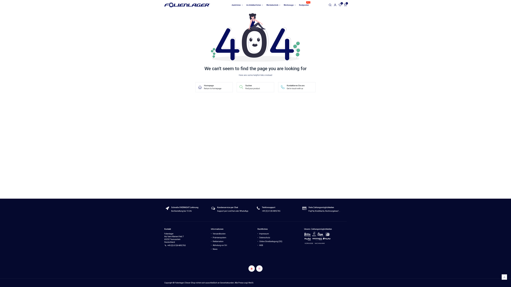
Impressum (264, 234)
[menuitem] (237, 5)
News (215, 249)
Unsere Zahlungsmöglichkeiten (318, 229)
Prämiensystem (219, 238)
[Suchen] (330, 5)
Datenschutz (264, 238)
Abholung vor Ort (220, 245)
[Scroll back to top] (504, 277)
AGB (261, 245)
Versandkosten (219, 234)
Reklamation (218, 241)
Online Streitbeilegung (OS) (270, 241)
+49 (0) (170, 245)
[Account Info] (335, 5)
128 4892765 (180, 245)
